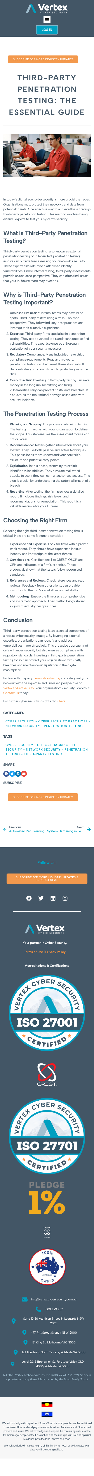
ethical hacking (52, 745)
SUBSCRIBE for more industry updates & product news (47, 879)
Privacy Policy (55, 952)
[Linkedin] (52, 898)
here (62, 701)
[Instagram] (64, 898)
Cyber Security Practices (62, 721)
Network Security (22, 726)
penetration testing (46, 678)
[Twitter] (41, 898)
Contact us (11, 693)
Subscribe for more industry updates (43, 59)
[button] (47, 19)
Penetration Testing (63, 726)
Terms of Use (33, 952)
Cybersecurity (19, 745)
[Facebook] (29, 898)
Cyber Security (19, 721)
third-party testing (43, 754)
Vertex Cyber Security (18, 688)
